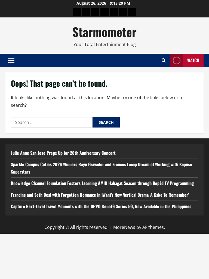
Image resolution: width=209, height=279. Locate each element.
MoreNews (124, 227)
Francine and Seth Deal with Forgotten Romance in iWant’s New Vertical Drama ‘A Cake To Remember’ (100, 195)
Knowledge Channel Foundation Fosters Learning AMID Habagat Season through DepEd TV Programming (102, 183)
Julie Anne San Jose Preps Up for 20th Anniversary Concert (63, 153)
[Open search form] (164, 60)
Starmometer (104, 32)
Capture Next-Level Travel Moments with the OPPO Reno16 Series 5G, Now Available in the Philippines (101, 206)
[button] (11, 60)
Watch (193, 60)
